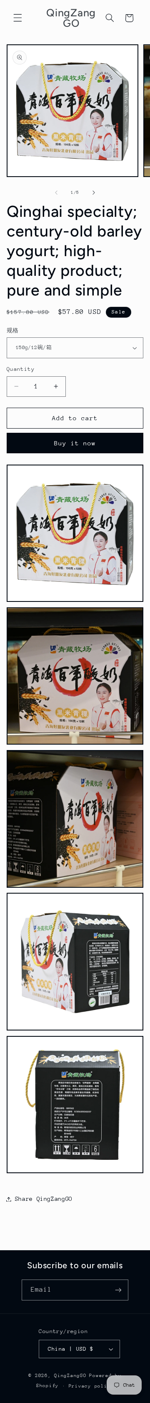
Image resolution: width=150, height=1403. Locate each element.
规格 (13, 330)
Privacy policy (91, 1386)
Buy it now (75, 443)
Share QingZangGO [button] (43, 1198)
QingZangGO (70, 1375)
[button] (17, 18)
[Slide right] (94, 192)
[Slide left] (56, 192)
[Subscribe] (118, 1290)
